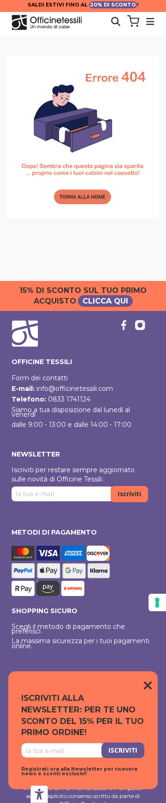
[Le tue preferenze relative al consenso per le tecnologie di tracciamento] (157, 602)
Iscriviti (129, 493)
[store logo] (58, 22)
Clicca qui (105, 301)
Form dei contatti (40, 378)
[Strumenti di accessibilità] (39, 794)
